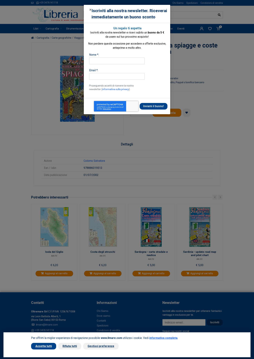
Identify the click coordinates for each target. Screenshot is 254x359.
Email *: (93, 70)
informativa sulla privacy (115, 89)
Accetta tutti (43, 346)
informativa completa (163, 338)
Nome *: (94, 54)
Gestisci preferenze (101, 346)
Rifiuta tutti (70, 346)
